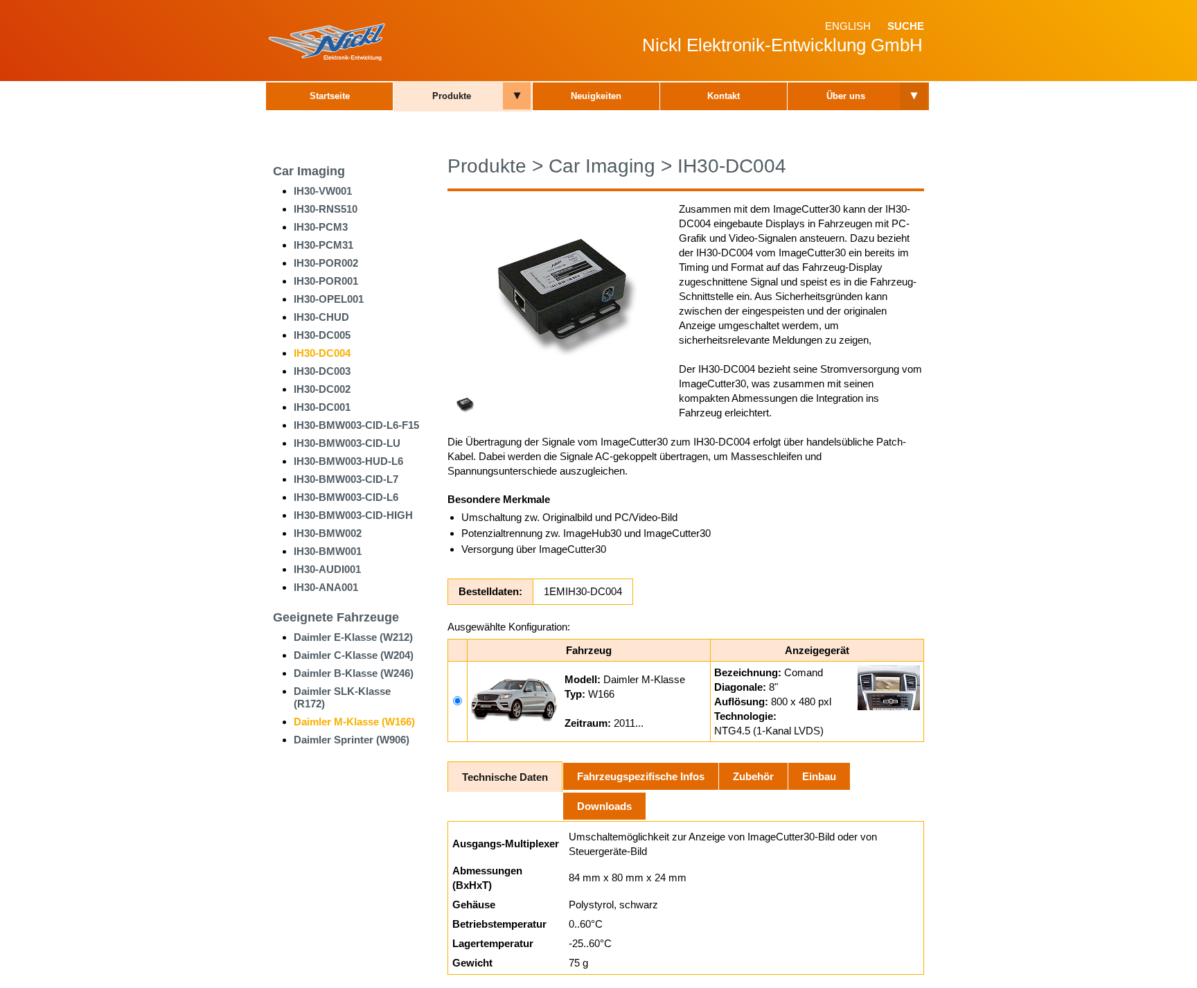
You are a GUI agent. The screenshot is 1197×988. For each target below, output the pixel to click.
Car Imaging (309, 171)
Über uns (845, 96)
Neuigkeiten (596, 96)
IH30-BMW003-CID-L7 (346, 479)
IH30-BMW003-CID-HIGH (353, 515)
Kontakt (723, 96)
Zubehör (753, 776)
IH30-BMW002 (328, 533)
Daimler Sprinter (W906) (351, 740)
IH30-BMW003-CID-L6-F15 (356, 425)
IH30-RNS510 (325, 209)
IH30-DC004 (322, 353)
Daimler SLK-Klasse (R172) (342, 697)
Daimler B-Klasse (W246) (354, 673)
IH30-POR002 (326, 263)
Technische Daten (505, 777)
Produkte (451, 96)
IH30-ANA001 (326, 587)
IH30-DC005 (322, 335)
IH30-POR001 (326, 281)
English (848, 26)
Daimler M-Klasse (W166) (354, 721)
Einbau (819, 776)
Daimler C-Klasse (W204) (354, 655)
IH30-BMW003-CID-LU (347, 443)
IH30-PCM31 (323, 245)
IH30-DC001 (322, 407)
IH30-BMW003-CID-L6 (346, 497)
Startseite (330, 96)
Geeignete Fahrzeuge (336, 617)
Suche (905, 26)
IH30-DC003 (322, 371)
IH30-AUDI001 (327, 569)
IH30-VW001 (323, 191)
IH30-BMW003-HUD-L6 (348, 461)
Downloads (604, 806)
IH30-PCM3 (321, 227)
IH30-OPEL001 (329, 299)
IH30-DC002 (322, 389)
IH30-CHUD (321, 317)
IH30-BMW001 (328, 551)
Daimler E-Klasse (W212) (353, 637)
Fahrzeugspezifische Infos (640, 776)
